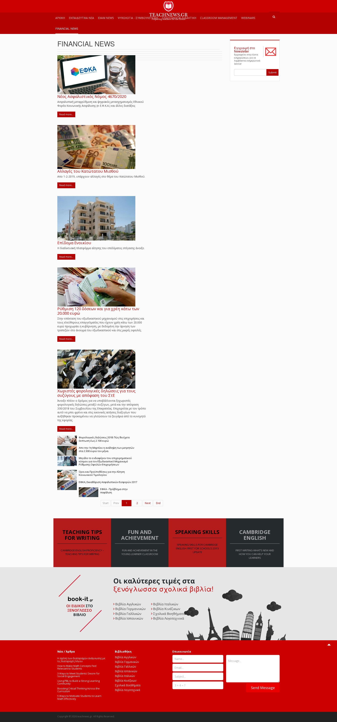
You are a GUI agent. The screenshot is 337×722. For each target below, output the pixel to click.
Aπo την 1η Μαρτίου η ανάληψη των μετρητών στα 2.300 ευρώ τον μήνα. (106, 449)
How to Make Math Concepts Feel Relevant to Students (77, 667)
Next (148, 503)
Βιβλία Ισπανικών (126, 671)
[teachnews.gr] (168, 5)
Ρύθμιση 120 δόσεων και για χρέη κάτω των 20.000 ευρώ (98, 311)
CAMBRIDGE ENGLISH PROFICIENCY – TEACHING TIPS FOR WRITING (82, 552)
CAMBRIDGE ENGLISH (254, 534)
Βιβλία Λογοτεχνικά (127, 690)
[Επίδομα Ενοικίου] (96, 218)
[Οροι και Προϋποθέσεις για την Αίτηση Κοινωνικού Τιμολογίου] (67, 474)
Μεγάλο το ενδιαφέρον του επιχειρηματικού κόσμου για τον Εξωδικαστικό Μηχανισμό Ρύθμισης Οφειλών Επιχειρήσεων (105, 461)
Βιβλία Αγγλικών (125, 657)
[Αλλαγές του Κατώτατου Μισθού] (96, 147)
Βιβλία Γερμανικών (127, 662)
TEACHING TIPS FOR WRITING (82, 534)
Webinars (248, 18)
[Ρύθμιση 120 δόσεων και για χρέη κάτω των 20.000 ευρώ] (96, 286)
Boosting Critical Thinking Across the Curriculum (78, 690)
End (158, 503)
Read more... (66, 114)
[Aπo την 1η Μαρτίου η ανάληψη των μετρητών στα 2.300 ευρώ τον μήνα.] (67, 450)
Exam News (106, 18)
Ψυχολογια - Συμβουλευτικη (138, 18)
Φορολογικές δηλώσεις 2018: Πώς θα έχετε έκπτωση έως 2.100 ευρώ (104, 439)
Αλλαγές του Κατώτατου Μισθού (87, 171)
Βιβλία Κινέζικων (126, 680)
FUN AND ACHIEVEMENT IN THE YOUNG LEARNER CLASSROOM (139, 552)
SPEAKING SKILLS (197, 532)
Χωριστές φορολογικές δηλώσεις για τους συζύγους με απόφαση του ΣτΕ (96, 393)
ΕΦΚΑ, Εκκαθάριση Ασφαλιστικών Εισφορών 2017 (108, 482)
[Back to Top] (329, 644)
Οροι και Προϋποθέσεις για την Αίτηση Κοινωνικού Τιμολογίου (102, 473)
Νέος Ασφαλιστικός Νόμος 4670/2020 (91, 96)
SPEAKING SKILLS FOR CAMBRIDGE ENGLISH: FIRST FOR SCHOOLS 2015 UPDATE (197, 548)
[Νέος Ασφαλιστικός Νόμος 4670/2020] (96, 74)
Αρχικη (60, 18)
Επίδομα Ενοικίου (74, 242)
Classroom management (218, 18)
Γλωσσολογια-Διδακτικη (179, 18)
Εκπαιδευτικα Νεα (81, 18)
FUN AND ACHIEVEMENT (140, 534)
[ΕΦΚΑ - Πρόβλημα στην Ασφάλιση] (88, 492)
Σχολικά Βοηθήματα (127, 685)
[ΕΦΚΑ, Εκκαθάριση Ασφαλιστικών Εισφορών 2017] (67, 485)
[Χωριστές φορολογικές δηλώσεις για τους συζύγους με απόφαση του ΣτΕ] (96, 369)
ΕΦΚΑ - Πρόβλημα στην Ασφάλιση (114, 490)
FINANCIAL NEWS (66, 28)
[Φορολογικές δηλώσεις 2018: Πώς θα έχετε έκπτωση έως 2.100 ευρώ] (67, 440)
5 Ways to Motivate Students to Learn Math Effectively (79, 697)
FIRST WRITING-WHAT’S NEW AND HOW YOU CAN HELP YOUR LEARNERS (255, 554)
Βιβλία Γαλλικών (125, 666)
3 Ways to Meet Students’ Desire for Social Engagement (78, 675)
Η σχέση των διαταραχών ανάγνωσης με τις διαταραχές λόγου (81, 659)
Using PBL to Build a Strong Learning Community (78, 682)
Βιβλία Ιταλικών (125, 676)
